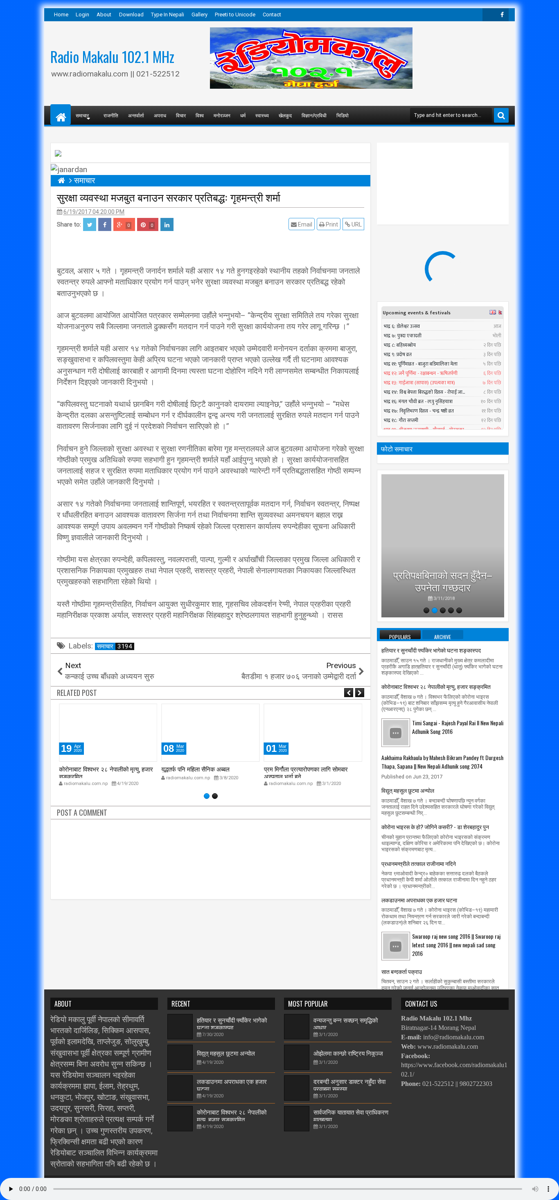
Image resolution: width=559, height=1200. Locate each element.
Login (82, 14)
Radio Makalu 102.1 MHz (112, 56)
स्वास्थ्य (262, 115)
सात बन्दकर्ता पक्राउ (401, 971)
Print (331, 224)
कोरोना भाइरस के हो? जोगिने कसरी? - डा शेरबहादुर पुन (435, 826)
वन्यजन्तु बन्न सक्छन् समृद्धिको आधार (345, 1023)
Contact (272, 14)
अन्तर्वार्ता (136, 115)
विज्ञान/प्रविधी (314, 115)
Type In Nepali (167, 14)
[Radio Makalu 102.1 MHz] (60, 114)
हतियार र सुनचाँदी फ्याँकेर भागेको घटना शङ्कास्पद (431, 650)
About (104, 14)
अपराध (160, 115)
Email (304, 224)
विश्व (200, 115)
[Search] (501, 115)
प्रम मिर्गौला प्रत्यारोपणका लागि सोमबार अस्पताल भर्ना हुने (306, 772)
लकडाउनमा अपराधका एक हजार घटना (419, 899)
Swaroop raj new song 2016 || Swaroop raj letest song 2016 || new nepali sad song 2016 (456, 945)
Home (61, 14)
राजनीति (111, 115)
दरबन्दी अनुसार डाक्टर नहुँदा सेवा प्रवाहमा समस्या (349, 1085)
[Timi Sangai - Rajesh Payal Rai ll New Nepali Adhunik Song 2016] (395, 732)
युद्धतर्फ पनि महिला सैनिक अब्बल (195, 768)
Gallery (199, 14)
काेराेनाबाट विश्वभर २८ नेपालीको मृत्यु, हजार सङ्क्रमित (106, 772)
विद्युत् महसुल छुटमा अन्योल (407, 790)
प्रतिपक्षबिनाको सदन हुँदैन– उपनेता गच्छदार (442, 580)
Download (131, 14)
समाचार (114, 646)
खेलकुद (285, 115)
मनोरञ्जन (222, 115)
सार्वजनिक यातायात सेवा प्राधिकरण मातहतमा (350, 1115)
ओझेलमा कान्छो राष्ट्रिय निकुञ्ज (348, 1052)
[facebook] (502, 14)
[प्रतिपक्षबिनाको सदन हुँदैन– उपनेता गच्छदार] (442, 545)
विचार (181, 115)
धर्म (243, 115)
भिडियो (342, 115)
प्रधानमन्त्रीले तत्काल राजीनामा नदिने (418, 863)
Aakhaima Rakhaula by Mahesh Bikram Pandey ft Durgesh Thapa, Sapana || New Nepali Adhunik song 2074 (442, 761)
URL (356, 224)
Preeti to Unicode (235, 14)
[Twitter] (489, 14)
